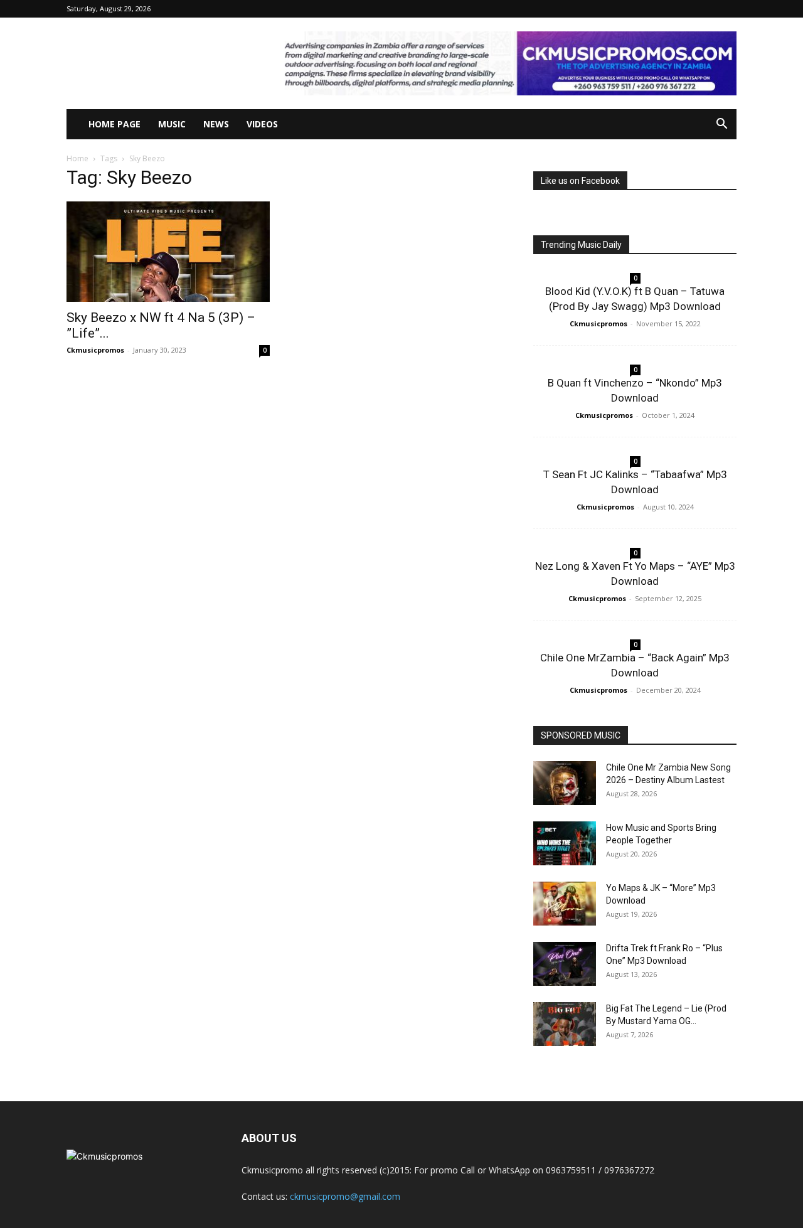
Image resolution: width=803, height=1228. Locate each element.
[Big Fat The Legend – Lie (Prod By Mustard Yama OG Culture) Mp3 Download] (564, 1024)
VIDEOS (262, 124)
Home (77, 158)
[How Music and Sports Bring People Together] (564, 843)
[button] (721, 125)
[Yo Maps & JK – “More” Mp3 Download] (564, 904)
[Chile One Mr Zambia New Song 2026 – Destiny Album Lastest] (564, 783)
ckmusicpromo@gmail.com (345, 1196)
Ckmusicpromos (95, 350)
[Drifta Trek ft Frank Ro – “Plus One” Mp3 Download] (564, 964)
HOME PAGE (114, 124)
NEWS (216, 124)
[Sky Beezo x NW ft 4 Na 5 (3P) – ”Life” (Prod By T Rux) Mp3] (168, 251)
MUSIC (172, 124)
